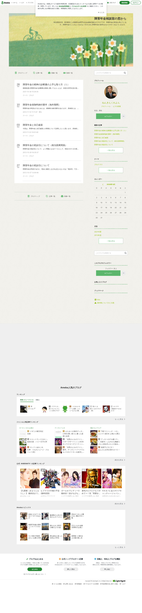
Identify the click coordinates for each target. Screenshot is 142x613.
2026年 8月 (111, 184)
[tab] (27, 400)
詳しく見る (71, 569)
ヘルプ (123, 584)
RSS (98, 300)
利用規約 (79, 584)
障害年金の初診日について (103, 145)
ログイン (136, 3)
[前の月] (103, 184)
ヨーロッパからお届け (26, 428)
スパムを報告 (58, 584)
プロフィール (105, 106)
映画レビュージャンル (27, 400)
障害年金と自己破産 (101, 138)
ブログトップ (22, 73)
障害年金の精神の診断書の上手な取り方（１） (110, 130)
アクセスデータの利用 (92, 584)
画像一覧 (54, 73)
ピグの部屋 (117, 106)
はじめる (35, 569)
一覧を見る (111, 150)
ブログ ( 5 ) (98, 164)
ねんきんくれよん (111, 102)
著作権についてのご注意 (105, 303)
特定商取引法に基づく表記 (110, 584)
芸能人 (38, 400)
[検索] (125, 72)
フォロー (109, 116)
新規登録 (124, 3)
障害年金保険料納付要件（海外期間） (107, 134)
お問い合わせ (69, 584)
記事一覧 (39, 73)
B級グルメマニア (95, 428)
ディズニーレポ (60, 428)
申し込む (107, 569)
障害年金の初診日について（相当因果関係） (109, 141)
